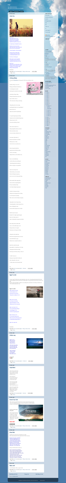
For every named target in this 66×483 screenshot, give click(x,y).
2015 (47, 100)
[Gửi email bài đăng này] (32, 71)
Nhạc (46, 181)
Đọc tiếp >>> (48, 73)
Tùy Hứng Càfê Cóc (48, 82)
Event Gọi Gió (14, 399)
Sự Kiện (14, 427)
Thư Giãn (46, 174)
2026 (47, 92)
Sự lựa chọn (47, 15)
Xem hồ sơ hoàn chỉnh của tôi (50, 36)
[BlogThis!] (33, 71)
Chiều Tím (47, 136)
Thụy (46, 55)
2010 (47, 118)
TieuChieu (47, 64)
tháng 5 (48, 114)
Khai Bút (12, 432)
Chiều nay (47, 26)
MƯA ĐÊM (47, 87)
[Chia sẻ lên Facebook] (35, 71)
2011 (47, 117)
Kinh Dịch (46, 164)
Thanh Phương (47, 151)
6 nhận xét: (24, 393)
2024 (47, 93)
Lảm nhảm (47, 165)
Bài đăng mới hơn (13, 474)
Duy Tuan (48, 35)
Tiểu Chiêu (47, 146)
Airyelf (39, 480)
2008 (47, 121)
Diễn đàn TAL (47, 179)
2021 (47, 96)
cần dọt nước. (47, 160)
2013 (47, 103)
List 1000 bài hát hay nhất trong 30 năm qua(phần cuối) (50, 85)
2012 (47, 104)
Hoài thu (12, 16)
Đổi (45, 24)
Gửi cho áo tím (47, 88)
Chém (46, 161)
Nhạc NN (46, 169)
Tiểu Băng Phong (48, 131)
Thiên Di (46, 152)
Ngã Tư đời (13, 275)
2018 (47, 97)
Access (46, 184)
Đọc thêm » (12, 424)
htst (46, 156)
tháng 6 (48, 112)
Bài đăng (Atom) (15, 476)
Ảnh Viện (46, 185)
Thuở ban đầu (47, 32)
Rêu (46, 141)
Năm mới (12, 465)
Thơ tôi (14, 269)
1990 (47, 125)
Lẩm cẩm (46, 166)
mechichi (46, 149)
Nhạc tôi (46, 170)
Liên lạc (21, 11)
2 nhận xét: (24, 268)
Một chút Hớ (16, 11)
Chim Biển (47, 129)
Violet (46, 139)
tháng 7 (48, 111)
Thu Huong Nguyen (48, 66)
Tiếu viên (46, 186)
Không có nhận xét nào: (27, 71)
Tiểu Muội (47, 155)
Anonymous (47, 74)
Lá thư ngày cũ (47, 30)
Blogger (46, 480)
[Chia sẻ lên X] (34, 71)
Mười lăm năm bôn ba (49, 17)
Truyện (46, 180)
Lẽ (45, 28)
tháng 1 (48, 115)
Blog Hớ (11, 11)
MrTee (46, 150)
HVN (46, 144)
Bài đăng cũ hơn (39, 474)
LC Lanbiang (47, 134)
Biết (46, 22)
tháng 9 (48, 110)
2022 (47, 95)
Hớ (9, 5)
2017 (47, 99)
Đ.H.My (46, 135)
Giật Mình (12, 367)
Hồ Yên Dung (47, 145)
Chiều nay (13, 335)
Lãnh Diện (47, 154)
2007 (47, 122)
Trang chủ (26, 474)
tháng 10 (48, 105)
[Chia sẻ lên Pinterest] (36, 71)
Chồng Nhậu (13, 78)
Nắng (46, 140)
